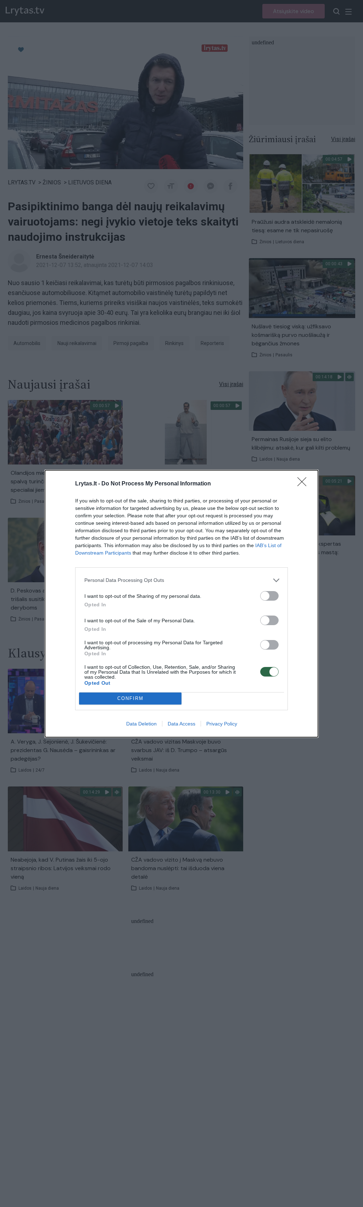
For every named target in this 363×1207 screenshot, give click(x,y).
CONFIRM (130, 698)
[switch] (269, 596)
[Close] (304, 484)
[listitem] (181, 580)
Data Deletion (141, 724)
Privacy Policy (221, 724)
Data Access (181, 724)
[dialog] (181, 603)
